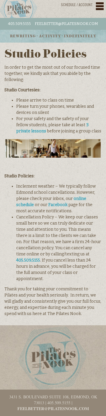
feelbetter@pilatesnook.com (66, 23)
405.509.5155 (19, 23)
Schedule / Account (77, 4)
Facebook (57, 204)
